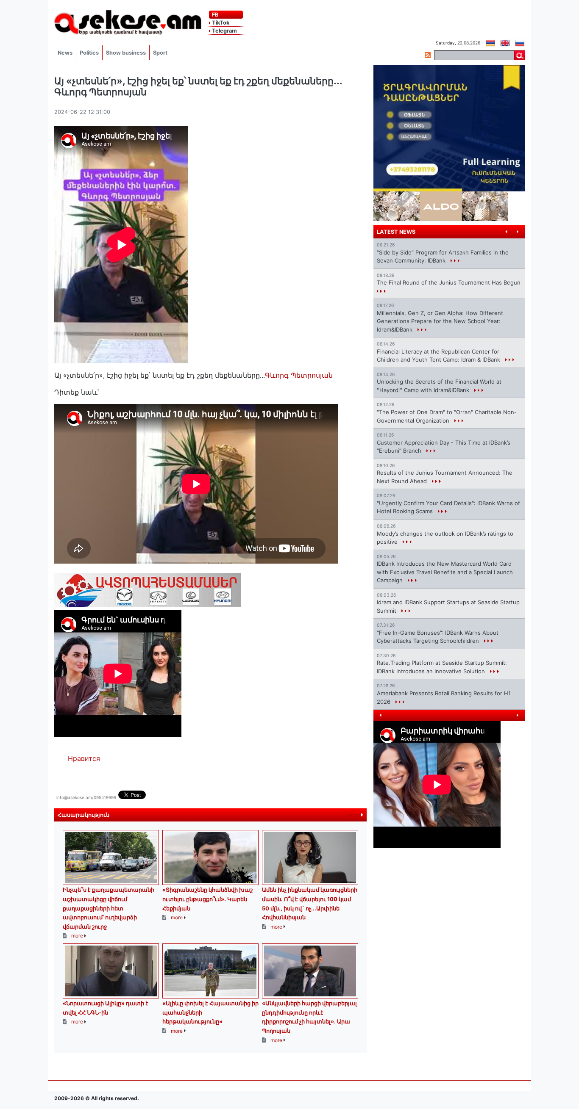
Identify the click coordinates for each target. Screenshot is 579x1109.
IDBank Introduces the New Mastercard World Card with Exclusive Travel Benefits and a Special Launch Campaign (445, 572)
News (65, 53)
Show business (126, 53)
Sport (160, 53)
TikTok (220, 22)
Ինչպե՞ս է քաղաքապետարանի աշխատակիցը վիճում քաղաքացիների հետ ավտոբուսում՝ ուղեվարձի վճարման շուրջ (108, 907)
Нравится (84, 758)
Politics (89, 53)
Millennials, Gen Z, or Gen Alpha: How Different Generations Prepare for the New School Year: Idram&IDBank (440, 321)
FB (214, 14)
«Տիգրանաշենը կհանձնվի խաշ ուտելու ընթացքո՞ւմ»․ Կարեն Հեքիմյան (207, 898)
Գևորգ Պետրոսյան (299, 375)
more (353, 815)
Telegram (224, 31)
